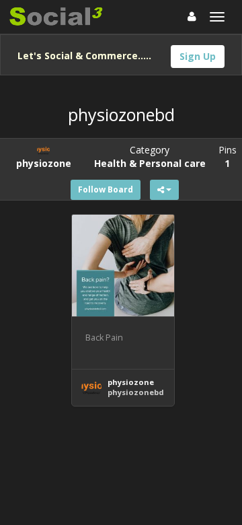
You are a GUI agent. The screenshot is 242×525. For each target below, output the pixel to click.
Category (150, 156)
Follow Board (105, 189)
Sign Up (197, 56)
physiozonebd (136, 392)
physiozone (131, 382)
